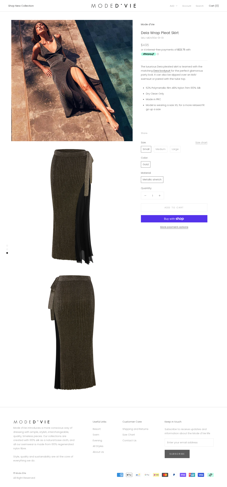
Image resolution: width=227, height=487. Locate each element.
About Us (98, 452)
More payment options (174, 227)
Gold (146, 164)
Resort (97, 429)
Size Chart (128, 434)
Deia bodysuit (162, 70)
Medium (161, 149)
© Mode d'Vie (19, 473)
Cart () (214, 5)
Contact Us (129, 440)
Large (175, 149)
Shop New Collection (21, 5)
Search (200, 5)
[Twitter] (155, 132)
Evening (97, 440)
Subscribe (177, 453)
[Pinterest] (159, 132)
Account (186, 5)
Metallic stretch (152, 179)
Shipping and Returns (135, 429)
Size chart (201, 142)
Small (146, 149)
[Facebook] (151, 132)
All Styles (98, 446)
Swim (96, 434)
